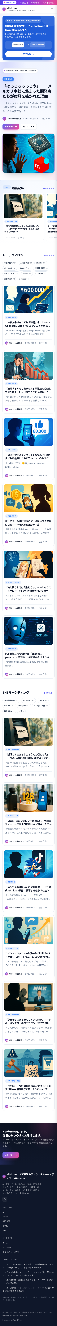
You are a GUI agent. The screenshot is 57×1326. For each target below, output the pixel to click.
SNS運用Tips (11, 700)
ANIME (5, 1217)
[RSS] (4, 1199)
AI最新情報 (10, 263)
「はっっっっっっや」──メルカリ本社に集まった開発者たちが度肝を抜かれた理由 (27, 91)
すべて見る (48, 255)
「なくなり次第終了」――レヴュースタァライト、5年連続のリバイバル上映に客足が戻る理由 (28, 1274)
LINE (21, 711)
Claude (40, 263)
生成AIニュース (11, 274)
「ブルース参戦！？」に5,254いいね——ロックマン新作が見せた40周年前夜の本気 (28, 1289)
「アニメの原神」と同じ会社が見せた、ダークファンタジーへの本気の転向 (27, 1281)
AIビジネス (9, 268)
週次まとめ (9, 279)
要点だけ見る (28, 126)
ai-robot (23, 279)
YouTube (9, 706)
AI (3, 1212)
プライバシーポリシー (12, 1252)
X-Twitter (28, 700)
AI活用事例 (26, 263)
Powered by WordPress (12, 1320)
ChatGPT (25, 268)
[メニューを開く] (52, 9)
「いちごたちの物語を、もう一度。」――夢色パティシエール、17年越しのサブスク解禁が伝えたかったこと (28, 1266)
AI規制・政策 (41, 268)
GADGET (6, 1221)
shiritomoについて (10, 1247)
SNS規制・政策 (41, 706)
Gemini (27, 274)
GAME (5, 1226)
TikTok (42, 700)
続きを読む (9, 126)
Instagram (23, 706)
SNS (4, 1230)
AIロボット (40, 274)
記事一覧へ (9, 1155)
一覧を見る (47, 188)
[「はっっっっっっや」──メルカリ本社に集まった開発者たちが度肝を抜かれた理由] (28, 153)
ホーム (5, 1243)
